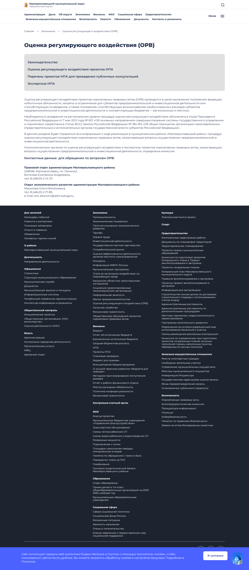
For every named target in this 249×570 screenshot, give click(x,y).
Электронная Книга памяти (179, 217)
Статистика (31, 273)
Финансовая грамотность (109, 311)
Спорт (165, 224)
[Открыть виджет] (237, 558)
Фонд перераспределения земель (183, 383)
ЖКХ (112, 14)
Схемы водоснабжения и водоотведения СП (121, 436)
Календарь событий (36, 217)
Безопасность (88, 19)
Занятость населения (106, 524)
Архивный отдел (34, 354)
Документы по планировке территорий (187, 241)
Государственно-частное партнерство (116, 245)
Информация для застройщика (181, 290)
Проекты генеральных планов (180, 267)
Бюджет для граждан (106, 360)
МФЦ (27, 350)
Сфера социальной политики (111, 511)
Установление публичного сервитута (185, 388)
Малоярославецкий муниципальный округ (51, 249)
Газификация (101, 464)
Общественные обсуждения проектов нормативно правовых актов (117, 317)
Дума (52, 14)
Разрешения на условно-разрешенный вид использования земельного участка (189, 328)
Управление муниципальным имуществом (188, 366)
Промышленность (104, 217)
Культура (167, 212)
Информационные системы (41, 294)
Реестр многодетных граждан (180, 358)
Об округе (65, 14)
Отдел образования (105, 482)
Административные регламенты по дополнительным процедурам (184, 310)
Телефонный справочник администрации (50, 298)
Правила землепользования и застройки (187, 278)
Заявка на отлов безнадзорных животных (187, 425)
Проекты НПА (101, 351)
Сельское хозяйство (105, 307)
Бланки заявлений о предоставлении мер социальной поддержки (119, 534)
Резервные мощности (106, 440)
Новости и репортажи (38, 221)
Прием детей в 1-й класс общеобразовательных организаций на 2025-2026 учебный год (121, 490)
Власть (28, 333)
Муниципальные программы (111, 269)
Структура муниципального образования (50, 277)
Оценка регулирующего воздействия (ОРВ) (120, 303)
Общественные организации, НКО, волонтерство (46, 320)
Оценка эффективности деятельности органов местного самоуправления (117, 255)
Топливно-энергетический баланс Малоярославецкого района (114, 470)
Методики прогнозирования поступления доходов (119, 377)
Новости (105, 19)
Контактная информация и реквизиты (48, 303)
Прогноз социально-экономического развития (116, 227)
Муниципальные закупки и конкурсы (47, 290)
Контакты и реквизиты (167, 19)
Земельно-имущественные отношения (51, 19)
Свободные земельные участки (181, 362)
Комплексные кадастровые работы (184, 237)
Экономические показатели (110, 221)
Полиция (167, 412)
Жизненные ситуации (106, 520)
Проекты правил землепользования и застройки (186, 284)
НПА (96, 347)
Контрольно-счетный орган (110, 403)
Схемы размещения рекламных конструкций (190, 334)
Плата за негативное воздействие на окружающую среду (116, 275)
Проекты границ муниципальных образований (182, 252)
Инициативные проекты (39, 314)
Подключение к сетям (106, 444)
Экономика (82, 14)
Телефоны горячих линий (40, 238)
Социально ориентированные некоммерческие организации (112, 289)
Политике (28, 561)
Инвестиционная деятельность (112, 241)
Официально (32, 269)
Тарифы (98, 232)
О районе (30, 245)
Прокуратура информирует (179, 408)
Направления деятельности (41, 261)
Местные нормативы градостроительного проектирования (188, 317)
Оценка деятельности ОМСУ (42, 325)
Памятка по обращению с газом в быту (117, 455)
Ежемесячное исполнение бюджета (115, 339)
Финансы (99, 14)
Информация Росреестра (178, 375)
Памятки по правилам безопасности (184, 421)
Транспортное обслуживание (111, 427)
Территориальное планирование (182, 246)
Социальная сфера (130, 14)
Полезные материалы (38, 225)
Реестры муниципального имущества (185, 371)
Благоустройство (104, 416)
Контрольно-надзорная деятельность (47, 341)
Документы (141, 19)
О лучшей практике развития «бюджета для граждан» (120, 370)
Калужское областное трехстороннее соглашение (116, 282)
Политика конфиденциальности (113, 391)
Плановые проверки (106, 356)
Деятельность (33, 257)
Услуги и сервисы (35, 229)
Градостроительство (158, 14)
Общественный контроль (40, 310)
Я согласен (215, 555)
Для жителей (32, 212)
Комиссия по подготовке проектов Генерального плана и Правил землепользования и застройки (183, 260)
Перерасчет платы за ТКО (109, 459)
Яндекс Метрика (92, 554)
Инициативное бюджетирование (114, 364)
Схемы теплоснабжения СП (110, 431)
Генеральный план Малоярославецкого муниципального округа (186, 273)
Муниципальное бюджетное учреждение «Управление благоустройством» (119, 422)
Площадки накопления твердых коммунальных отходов (113, 450)
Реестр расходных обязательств (113, 387)
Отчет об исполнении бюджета (112, 334)
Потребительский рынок (108, 249)
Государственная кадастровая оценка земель (190, 379)
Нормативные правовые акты (180, 399)
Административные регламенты (182, 304)
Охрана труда (101, 237)
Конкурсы (99, 260)
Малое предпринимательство (111, 299)
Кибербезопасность (174, 416)
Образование (101, 478)
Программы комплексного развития (185, 322)
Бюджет (98, 330)
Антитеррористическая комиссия (183, 404)
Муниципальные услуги (39, 346)
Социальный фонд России (109, 515)
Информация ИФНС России (110, 265)
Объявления (122, 19)
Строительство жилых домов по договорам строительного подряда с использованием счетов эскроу (189, 297)
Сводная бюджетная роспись (111, 343)
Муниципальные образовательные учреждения (115, 499)
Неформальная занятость (108, 295)
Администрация (34, 14)
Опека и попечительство (108, 528)
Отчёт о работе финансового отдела (115, 382)
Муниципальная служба (39, 281)
